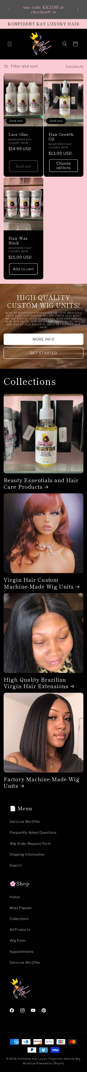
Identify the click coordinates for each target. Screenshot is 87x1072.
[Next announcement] (78, 9)
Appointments (21, 951)
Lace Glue (18, 134)
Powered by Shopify (50, 1063)
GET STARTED (43, 353)
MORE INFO (43, 339)
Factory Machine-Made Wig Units (42, 782)
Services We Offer (25, 821)
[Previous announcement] (9, 9)
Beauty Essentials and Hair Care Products (41, 483)
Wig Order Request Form (30, 843)
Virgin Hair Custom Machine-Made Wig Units (39, 582)
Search (16, 865)
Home (15, 897)
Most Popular (21, 908)
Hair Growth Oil (61, 136)
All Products (20, 929)
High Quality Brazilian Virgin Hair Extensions (36, 682)
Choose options (63, 165)
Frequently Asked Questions (33, 832)
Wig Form (18, 940)
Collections (19, 919)
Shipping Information (27, 854)
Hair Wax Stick (18, 240)
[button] (9, 44)
